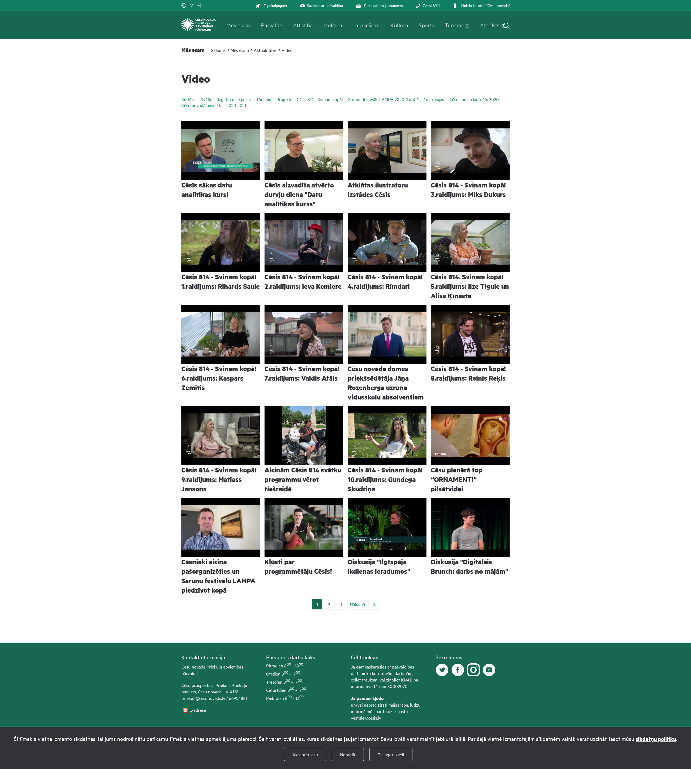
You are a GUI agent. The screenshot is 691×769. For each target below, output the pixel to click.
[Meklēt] (506, 26)
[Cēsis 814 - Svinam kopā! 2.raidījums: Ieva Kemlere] (304, 242)
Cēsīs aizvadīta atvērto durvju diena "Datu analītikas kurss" (299, 194)
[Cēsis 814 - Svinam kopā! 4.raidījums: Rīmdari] (387, 242)
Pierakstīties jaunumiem (383, 5)
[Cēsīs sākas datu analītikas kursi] (220, 150)
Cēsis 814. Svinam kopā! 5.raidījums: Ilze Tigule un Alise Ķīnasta (470, 286)
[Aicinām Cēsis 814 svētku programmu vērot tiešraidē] (304, 435)
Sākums (218, 50)
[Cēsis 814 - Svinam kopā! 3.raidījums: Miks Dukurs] (470, 150)
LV (190, 5)
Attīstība (303, 24)
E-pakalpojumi (275, 5)
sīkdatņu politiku (656, 739)
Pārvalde (271, 24)
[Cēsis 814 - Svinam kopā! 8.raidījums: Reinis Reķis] (470, 334)
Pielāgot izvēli (391, 754)
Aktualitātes (265, 50)
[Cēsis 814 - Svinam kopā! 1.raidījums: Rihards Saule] (220, 242)
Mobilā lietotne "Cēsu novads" (485, 5)
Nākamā (357, 604)
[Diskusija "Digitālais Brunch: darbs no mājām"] (470, 527)
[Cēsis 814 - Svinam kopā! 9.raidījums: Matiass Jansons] (220, 435)
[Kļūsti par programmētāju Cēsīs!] (304, 527)
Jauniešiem (366, 24)
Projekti (283, 99)
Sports (426, 24)
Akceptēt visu (305, 754)
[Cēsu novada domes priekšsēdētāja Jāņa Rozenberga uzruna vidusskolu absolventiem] (387, 334)
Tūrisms (454, 24)
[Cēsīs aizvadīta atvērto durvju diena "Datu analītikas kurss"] (304, 150)
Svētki (206, 99)
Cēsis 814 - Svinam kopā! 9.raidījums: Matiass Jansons (218, 479)
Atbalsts (489, 24)
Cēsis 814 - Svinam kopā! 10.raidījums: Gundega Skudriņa (385, 479)
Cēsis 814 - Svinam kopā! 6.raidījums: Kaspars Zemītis (218, 378)
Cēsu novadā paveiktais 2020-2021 (213, 105)
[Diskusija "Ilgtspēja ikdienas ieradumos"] (387, 527)
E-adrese (198, 710)
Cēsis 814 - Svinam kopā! (320, 99)
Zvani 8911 (431, 5)
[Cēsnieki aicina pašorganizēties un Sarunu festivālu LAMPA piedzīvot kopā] (220, 527)
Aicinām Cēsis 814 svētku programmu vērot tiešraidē (303, 479)
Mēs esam (238, 24)
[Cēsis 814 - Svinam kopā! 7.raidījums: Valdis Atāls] (304, 334)
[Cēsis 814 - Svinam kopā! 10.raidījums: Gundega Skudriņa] (387, 435)
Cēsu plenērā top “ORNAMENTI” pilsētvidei (456, 479)
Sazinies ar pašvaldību (325, 5)
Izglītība (333, 24)
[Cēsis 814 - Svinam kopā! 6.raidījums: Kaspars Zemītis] (220, 334)
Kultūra (399, 24)
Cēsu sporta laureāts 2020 (474, 99)
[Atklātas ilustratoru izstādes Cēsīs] (387, 150)
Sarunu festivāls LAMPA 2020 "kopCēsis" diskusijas (396, 99)
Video (287, 50)
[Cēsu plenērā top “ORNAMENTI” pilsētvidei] (470, 435)
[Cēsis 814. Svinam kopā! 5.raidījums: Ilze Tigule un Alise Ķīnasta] (470, 242)
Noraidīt (347, 754)
